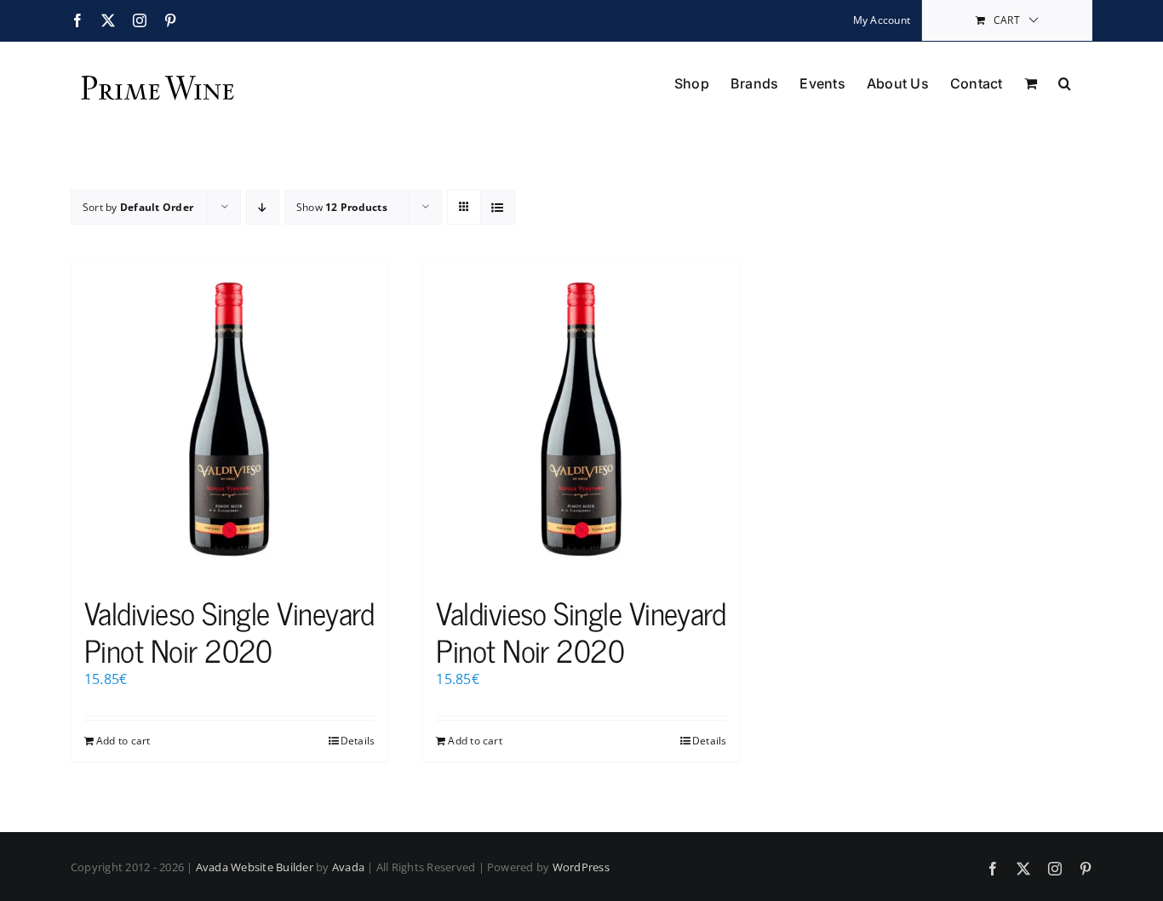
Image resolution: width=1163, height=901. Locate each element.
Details (358, 740)
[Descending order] (262, 207)
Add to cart (123, 740)
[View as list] (497, 207)
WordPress (581, 867)
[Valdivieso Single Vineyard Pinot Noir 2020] (229, 419)
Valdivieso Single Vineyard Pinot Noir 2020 (229, 630)
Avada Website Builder (254, 867)
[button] (1064, 82)
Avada (348, 867)
